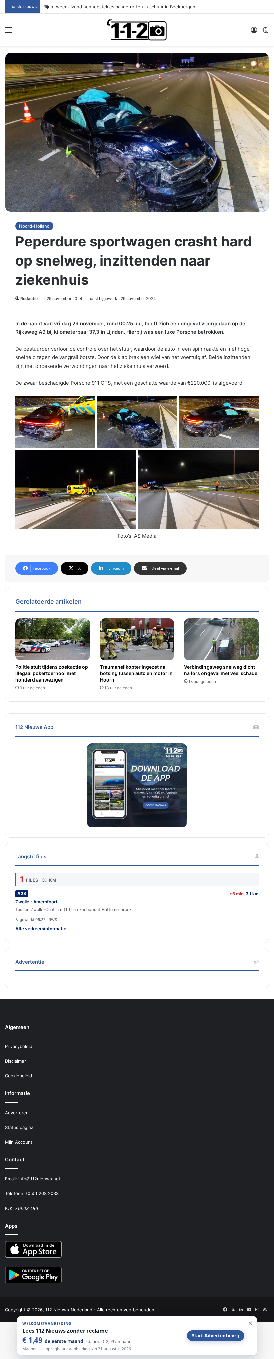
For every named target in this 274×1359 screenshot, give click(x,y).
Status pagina (19, 1127)
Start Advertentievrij (215, 1336)
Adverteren (17, 1112)
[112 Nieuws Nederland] (137, 29)
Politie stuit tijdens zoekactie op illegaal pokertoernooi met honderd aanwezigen (51, 673)
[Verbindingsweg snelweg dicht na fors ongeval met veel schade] (221, 639)
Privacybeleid (18, 1046)
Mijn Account (18, 1142)
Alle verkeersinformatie (40, 928)
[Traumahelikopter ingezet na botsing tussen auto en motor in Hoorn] (137, 639)
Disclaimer (15, 1061)
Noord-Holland (34, 226)
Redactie (29, 298)
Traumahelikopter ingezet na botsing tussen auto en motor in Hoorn (136, 673)
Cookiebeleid (18, 1075)
